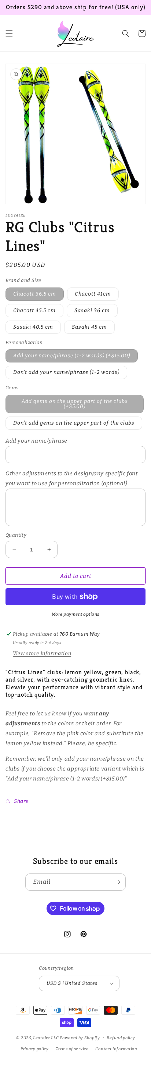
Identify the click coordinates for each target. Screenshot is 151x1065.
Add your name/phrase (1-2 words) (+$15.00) (71, 356)
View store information (42, 653)
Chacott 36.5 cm (34, 294)
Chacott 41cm (93, 294)
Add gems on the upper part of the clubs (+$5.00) (75, 404)
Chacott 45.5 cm (34, 310)
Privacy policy (35, 1049)
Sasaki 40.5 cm (33, 327)
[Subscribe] (117, 882)
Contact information (116, 1049)
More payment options (76, 614)
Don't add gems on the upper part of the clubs (74, 423)
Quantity (15, 535)
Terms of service (72, 1049)
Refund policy (121, 1038)
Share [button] (21, 801)
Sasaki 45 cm (89, 327)
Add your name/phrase (36, 440)
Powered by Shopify (80, 1037)
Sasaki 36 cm (92, 310)
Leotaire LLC (46, 1037)
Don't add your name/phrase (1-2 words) (66, 372)
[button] (9, 33)
